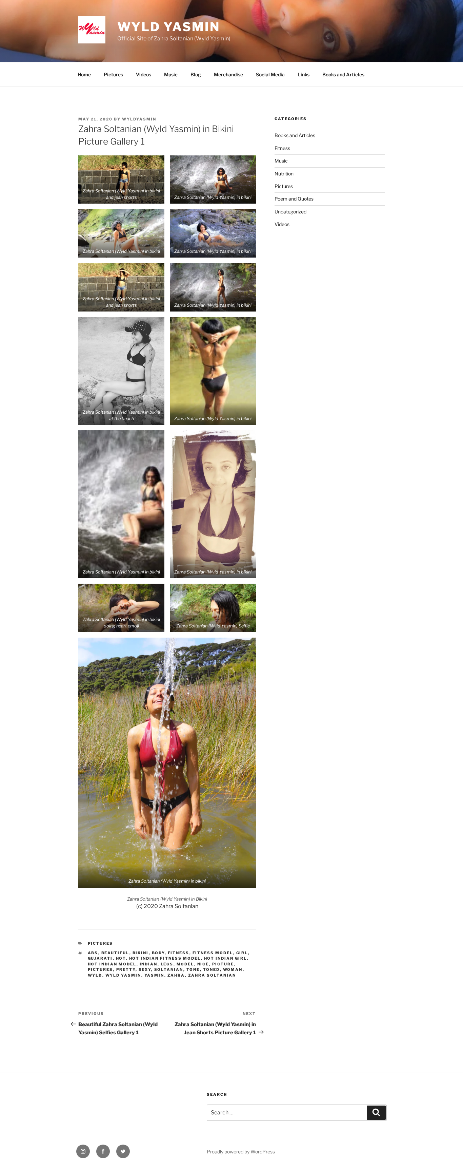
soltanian (168, 969)
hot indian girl (225, 958)
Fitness (282, 148)
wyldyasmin (139, 119)
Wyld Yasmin (168, 26)
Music (171, 74)
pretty (126, 969)
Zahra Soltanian (212, 975)
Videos (143, 74)
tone (193, 969)
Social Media (270, 74)
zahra (176, 975)
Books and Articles (343, 74)
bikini (141, 952)
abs (93, 952)
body (158, 952)
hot (121, 958)
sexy (145, 969)
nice (203, 964)
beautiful (115, 952)
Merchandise (228, 74)
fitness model (213, 952)
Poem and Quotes (294, 199)
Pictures (113, 74)
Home (84, 74)
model (185, 964)
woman (233, 969)
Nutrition (284, 173)
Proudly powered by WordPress (241, 1151)
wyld (95, 975)
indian (149, 964)
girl (242, 952)
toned (211, 969)
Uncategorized (290, 211)
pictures (100, 969)
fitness (178, 952)
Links (303, 74)
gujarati (100, 958)
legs (167, 964)
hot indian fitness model (165, 958)
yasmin (154, 975)
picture (223, 964)
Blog (195, 74)
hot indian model (112, 964)
